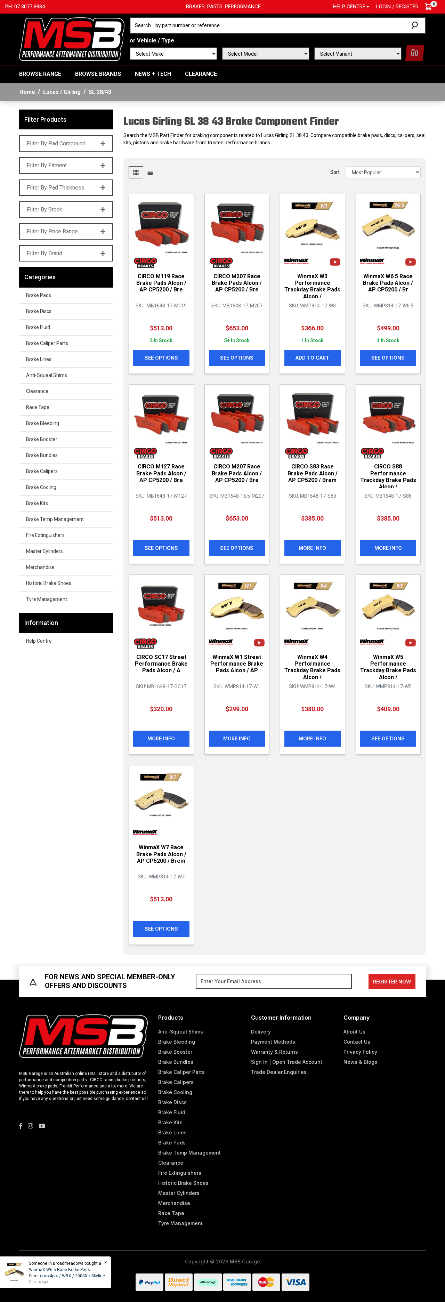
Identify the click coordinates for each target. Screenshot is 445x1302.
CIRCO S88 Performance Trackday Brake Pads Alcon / (388, 476)
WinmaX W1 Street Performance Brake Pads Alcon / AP (236, 664)
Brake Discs (38, 311)
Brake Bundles (42, 455)
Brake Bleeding (42, 423)
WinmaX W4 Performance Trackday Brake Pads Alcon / (312, 667)
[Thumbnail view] (136, 172)
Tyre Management (46, 599)
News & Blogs (360, 1062)
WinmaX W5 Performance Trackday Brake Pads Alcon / (388, 667)
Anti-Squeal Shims (46, 375)
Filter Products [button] (45, 119)
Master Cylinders (44, 551)
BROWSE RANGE (40, 74)
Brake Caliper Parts (47, 343)
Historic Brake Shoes (48, 583)
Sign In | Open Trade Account (286, 1062)
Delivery (261, 1032)
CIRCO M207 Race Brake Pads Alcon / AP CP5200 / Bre (237, 283)
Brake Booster (41, 439)
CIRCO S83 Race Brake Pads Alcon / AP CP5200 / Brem (313, 473)
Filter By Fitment (47, 165)
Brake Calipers (42, 471)
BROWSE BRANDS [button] (98, 74)
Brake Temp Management (55, 519)
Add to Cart (312, 358)
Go (414, 53)
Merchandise (40, 567)
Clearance (201, 74)
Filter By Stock (44, 209)
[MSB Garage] (71, 38)
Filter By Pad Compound (56, 143)
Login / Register (397, 6)
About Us (354, 1032)
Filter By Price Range (52, 231)
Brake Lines (38, 359)
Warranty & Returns (274, 1052)
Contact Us (356, 1042)
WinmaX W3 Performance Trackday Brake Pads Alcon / (312, 286)
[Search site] (416, 25)
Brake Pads (38, 295)
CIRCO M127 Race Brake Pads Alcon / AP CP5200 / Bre (161, 473)
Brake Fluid (38, 327)
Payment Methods (273, 1042)
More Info (312, 548)
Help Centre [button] (349, 6)
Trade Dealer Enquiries (279, 1072)
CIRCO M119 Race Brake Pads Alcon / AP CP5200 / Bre (161, 283)
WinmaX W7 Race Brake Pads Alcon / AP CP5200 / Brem (161, 854)
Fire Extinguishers (45, 535)
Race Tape (37, 407)
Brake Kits (37, 503)
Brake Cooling (41, 487)
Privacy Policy (360, 1052)
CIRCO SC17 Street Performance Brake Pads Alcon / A (161, 664)
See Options (161, 358)
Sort (335, 172)
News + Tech (153, 74)
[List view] (150, 172)
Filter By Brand (44, 253)
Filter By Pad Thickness (55, 187)
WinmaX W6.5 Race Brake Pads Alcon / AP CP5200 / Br (388, 283)
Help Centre (39, 641)
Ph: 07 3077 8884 (25, 6)
